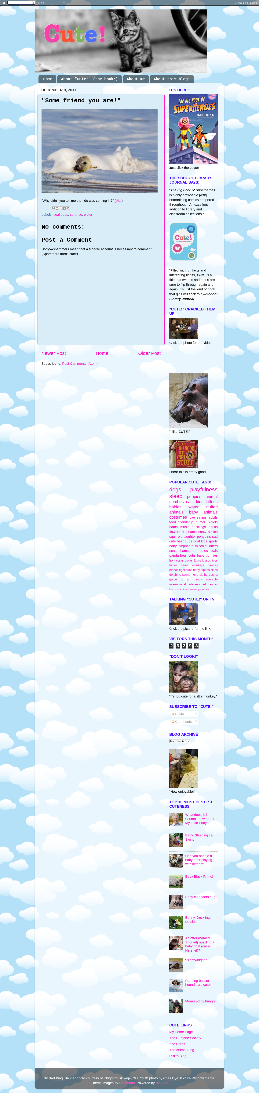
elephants (189, 532)
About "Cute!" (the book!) (89, 79)
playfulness (204, 489)
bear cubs (184, 541)
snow (202, 532)
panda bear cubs (182, 555)
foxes (197, 560)
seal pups (60, 214)
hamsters (187, 551)
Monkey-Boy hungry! (201, 1001)
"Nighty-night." (196, 960)
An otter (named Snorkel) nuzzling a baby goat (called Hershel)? (199, 944)
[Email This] (53, 208)
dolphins (175, 574)
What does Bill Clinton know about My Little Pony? (199, 819)
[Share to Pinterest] (68, 208)
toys (215, 560)
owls (214, 551)
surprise (76, 214)
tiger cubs (185, 570)
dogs (175, 489)
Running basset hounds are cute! (198, 983)
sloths (203, 574)
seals (173, 551)
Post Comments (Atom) (80, 363)
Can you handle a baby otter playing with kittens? (198, 860)
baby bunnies (207, 555)
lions (195, 574)
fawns (186, 574)
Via (118, 200)
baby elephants (181, 546)
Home (47, 79)
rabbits (212, 517)
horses (203, 551)
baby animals (203, 512)
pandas (213, 565)
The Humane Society (185, 1038)
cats (190, 501)
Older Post (149, 353)
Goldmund (127, 1083)
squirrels (175, 536)
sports (213, 541)
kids (199, 501)
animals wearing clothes (194, 589)
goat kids (200, 541)
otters (213, 546)
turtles (173, 565)
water (88, 214)
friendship (185, 522)
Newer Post (53, 353)
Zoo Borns (177, 1044)
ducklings (199, 527)
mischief (201, 546)
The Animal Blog (181, 1050)
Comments (183, 722)
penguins (204, 536)
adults (213, 527)
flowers (174, 532)
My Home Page (181, 1032)
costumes (178, 517)
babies (175, 507)
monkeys (198, 565)
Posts (179, 714)
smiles (213, 532)
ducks (189, 560)
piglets (213, 522)
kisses (206, 560)
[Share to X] (61, 208)
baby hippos (201, 570)
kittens (212, 501)
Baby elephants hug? (201, 897)
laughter (190, 536)
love (192, 517)
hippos (173, 570)
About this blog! (172, 79)
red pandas (210, 584)
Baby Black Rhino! (199, 876)
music (184, 527)
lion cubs (176, 560)
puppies (194, 496)
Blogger (161, 1083)
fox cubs (174, 589)
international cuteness (184, 584)
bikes (214, 570)
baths (173, 527)
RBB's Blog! (178, 1056)
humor (200, 522)
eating (201, 517)
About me (136, 79)
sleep (175, 496)
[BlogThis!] (57, 208)
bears (184, 565)
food (172, 522)
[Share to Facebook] (64, 208)
